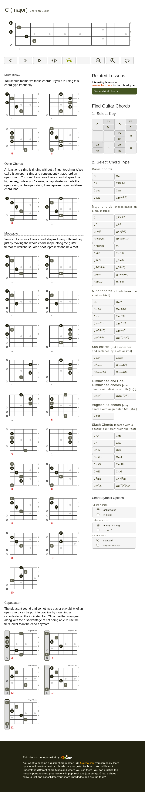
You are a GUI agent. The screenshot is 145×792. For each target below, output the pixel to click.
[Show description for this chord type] (83, 60)
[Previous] (10, 60)
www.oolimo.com (102, 85)
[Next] (25, 60)
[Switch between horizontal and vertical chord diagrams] (127, 60)
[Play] (39, 60)
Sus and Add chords (106, 91)
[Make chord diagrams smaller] (98, 60)
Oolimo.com (87, 762)
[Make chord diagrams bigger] (112, 60)
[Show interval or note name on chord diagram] (54, 60)
